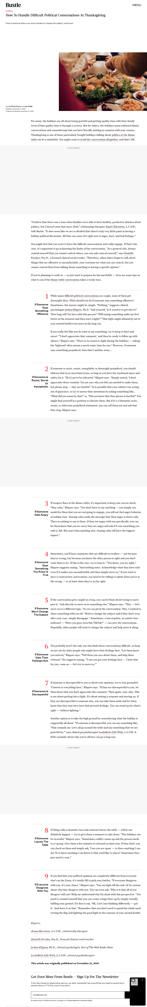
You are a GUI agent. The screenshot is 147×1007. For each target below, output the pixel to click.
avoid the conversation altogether (99, 139)
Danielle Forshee (40, 939)
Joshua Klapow (73, 309)
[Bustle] (13, 5)
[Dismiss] (142, 980)
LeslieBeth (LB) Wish (111, 732)
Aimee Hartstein (115, 226)
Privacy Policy (87, 1000)
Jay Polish (28, 106)
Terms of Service (73, 1000)
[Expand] (133, 980)
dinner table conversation (65, 279)
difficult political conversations (81, 295)
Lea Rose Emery (14, 106)
